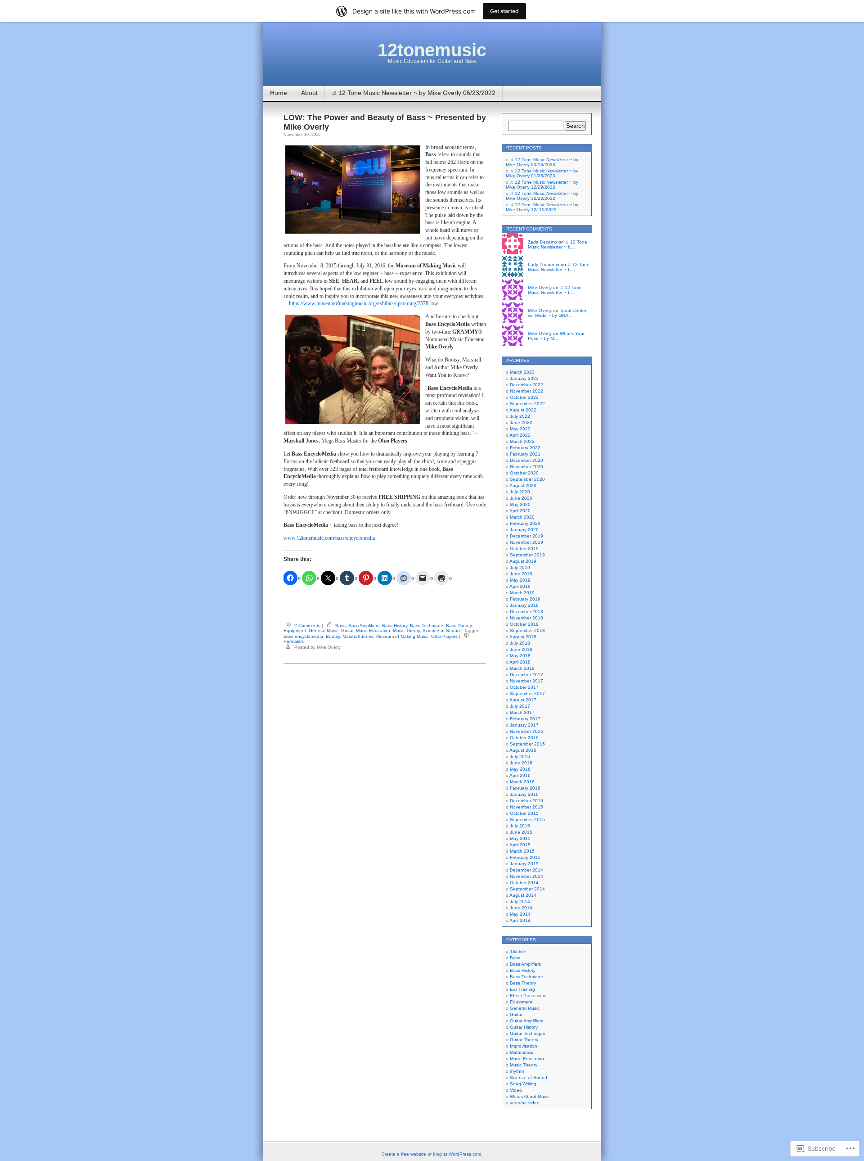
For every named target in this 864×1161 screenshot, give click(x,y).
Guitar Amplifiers (526, 1020)
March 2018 (522, 668)
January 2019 (524, 605)
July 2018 (520, 643)
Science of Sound (441, 630)
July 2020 (520, 491)
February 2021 (525, 454)
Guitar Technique (527, 1033)
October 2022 (524, 397)
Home (278, 92)
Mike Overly (540, 287)
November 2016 (526, 731)
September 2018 (527, 630)
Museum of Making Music (402, 636)
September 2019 (527, 554)
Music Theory (406, 630)
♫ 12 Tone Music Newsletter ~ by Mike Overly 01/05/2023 (542, 173)
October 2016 (524, 737)
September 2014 (527, 888)
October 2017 (524, 687)
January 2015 (524, 863)
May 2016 (520, 769)
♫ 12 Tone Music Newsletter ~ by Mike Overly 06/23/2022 (413, 92)
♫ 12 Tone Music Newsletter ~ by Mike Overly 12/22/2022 (542, 196)
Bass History (394, 625)
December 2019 (526, 535)
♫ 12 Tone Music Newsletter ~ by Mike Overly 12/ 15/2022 (542, 207)
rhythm (517, 1071)
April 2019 (520, 586)
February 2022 (525, 447)
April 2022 (520, 435)
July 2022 (520, 416)
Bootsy (333, 636)
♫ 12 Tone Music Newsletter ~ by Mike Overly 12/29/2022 (542, 185)
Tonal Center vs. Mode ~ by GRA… (557, 313)
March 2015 (522, 851)
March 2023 (522, 372)
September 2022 (527, 403)
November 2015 (526, 806)
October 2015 (524, 813)
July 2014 (520, 901)
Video (516, 1090)
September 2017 (527, 693)
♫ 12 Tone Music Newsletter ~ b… (557, 244)
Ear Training (522, 989)
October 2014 (524, 882)
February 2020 (525, 523)
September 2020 (527, 479)
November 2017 (526, 680)
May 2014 (520, 914)
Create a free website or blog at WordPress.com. (432, 1154)
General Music (323, 630)
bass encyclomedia (303, 636)
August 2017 (522, 699)
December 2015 (526, 800)
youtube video (525, 1102)
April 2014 (520, 920)
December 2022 (526, 384)
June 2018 (521, 649)
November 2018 (526, 617)
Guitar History (524, 1027)
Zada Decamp (542, 241)
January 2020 (524, 529)
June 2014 (521, 907)
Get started (504, 11)
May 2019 (520, 580)
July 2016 (520, 756)
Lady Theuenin (543, 264)
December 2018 (526, 611)
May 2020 (520, 504)
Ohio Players (444, 636)
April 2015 (520, 844)
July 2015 (520, 825)
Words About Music (529, 1096)
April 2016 (520, 775)
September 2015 (527, 819)
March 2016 (522, 781)
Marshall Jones (358, 636)
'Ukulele (518, 951)
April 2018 (520, 662)
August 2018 (522, 636)
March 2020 (522, 517)
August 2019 (522, 561)
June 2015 (521, 832)
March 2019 (522, 592)
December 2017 (526, 674)
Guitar (347, 630)
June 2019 (521, 573)
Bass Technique (426, 625)
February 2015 (525, 857)
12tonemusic (432, 50)
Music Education (373, 630)
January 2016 (524, 794)
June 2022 (521, 422)
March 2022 (522, 441)
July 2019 (520, 567)
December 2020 (526, 460)
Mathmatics (521, 1052)
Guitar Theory (524, 1039)
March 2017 (522, 712)
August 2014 (522, 895)
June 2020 (521, 498)
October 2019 (524, 548)
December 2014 (526, 869)
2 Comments (307, 625)
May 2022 (520, 428)
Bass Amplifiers (363, 625)
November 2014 (526, 876)
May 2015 (520, 838)
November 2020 (526, 466)
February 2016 (525, 788)
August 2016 (522, 750)
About (309, 92)
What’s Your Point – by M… (556, 336)
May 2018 (520, 655)
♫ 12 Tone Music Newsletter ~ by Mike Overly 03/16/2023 (542, 162)
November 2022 (526, 391)
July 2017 (520, 706)
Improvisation (523, 1046)
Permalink (294, 641)
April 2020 (520, 510)
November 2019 (526, 542)
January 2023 (524, 378)
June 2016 (521, 762)
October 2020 (524, 472)
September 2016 (527, 743)
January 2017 (524, 725)
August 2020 (522, 485)
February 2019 (525, 598)
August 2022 (522, 409)
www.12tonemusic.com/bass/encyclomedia (329, 538)
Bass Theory (459, 625)
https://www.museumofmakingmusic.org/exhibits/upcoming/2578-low (363, 303)
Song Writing (523, 1083)
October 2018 (524, 624)
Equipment (295, 630)
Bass (340, 625)
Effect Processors (528, 995)
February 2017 (525, 718)
